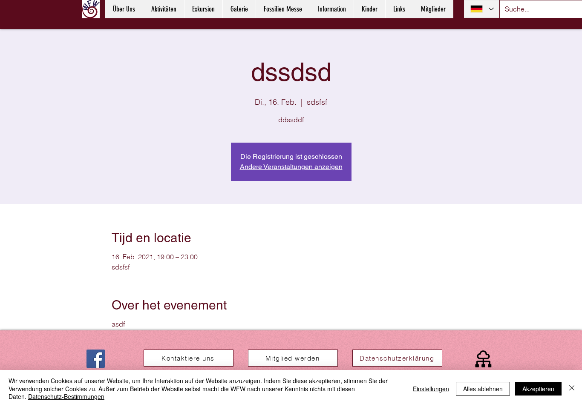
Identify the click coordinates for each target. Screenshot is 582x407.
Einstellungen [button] (431, 388)
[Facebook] (95, 359)
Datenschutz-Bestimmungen (66, 396)
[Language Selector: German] (481, 9)
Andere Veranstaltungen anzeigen (291, 167)
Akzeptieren (538, 388)
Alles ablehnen (483, 388)
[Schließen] (572, 388)
